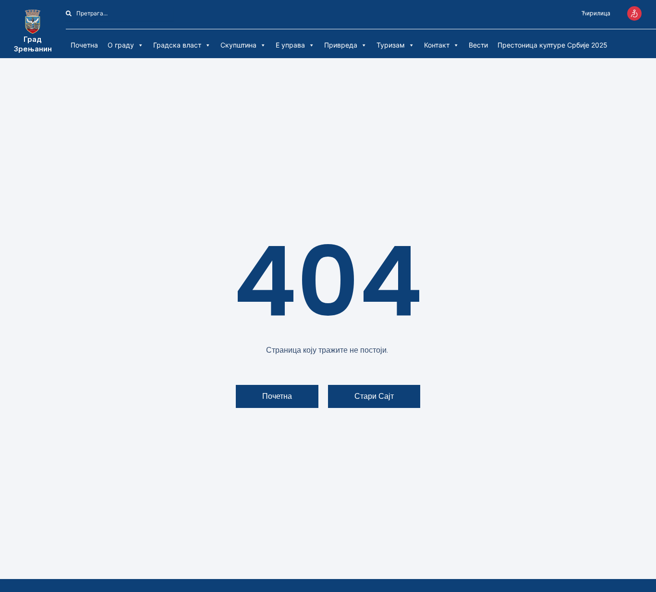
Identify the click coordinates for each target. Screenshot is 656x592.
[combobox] (119, 13)
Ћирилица (596, 13)
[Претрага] (178, 13)
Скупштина (238, 45)
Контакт (436, 45)
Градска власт (177, 45)
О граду (121, 45)
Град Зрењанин (33, 44)
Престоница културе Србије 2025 (552, 45)
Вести (478, 45)
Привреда (340, 45)
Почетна (84, 45)
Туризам (391, 45)
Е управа (290, 45)
